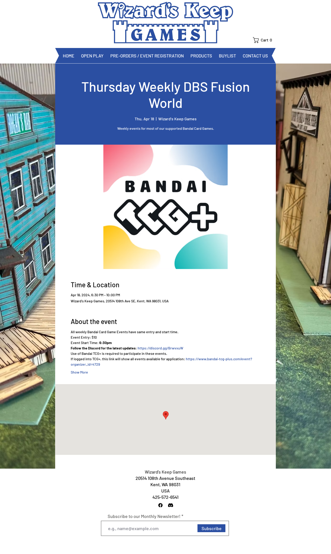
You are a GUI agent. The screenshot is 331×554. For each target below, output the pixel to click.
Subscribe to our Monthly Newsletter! (144, 516)
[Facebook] (160, 505)
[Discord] (170, 505)
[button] (264, 40)
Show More (79, 372)
